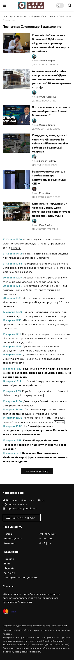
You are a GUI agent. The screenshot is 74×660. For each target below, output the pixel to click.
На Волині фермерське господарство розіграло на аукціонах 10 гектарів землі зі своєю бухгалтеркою (35, 430)
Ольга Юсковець (47, 97)
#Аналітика (10, 108)
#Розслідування (13, 538)
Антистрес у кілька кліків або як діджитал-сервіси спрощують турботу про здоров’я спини (34, 243)
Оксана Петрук (47, 60)
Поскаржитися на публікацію (21, 577)
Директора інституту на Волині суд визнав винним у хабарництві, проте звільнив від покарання (35, 289)
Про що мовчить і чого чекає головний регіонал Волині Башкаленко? (51, 111)
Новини (9, 36)
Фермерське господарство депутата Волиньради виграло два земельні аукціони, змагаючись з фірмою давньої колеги (37, 267)
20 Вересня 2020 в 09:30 (47, 197)
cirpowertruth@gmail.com (21, 508)
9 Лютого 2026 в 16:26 (46, 64)
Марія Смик (45, 193)
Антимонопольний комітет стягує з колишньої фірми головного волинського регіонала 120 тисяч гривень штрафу (51, 79)
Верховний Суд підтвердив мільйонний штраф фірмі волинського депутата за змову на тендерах (35, 457)
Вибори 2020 (11, 172)
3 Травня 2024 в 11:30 (45, 101)
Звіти (7, 563)
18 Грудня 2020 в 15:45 (45, 165)
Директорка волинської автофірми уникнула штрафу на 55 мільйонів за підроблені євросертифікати (34, 358)
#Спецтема (46, 538)
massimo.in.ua (59, 625)
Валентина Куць (47, 161)
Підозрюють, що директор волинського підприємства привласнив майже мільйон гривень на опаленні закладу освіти (36, 338)
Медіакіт (9, 568)
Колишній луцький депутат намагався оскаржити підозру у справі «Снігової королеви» (34, 444)
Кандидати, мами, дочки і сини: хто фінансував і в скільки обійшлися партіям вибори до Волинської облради (50, 143)
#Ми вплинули (47, 533)
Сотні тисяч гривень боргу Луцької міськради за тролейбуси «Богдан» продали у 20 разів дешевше (36, 302)
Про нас (9, 558)
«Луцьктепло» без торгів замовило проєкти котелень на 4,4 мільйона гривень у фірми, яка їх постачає (36, 324)
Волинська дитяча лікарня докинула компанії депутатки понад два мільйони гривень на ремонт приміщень (37, 373)
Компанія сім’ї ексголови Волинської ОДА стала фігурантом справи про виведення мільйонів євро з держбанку (50, 43)
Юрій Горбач (45, 225)
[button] (37, 471)
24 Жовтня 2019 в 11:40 (46, 229)
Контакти (9, 572)
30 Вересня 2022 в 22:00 (47, 129)
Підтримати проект (23, 517)
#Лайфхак (45, 543)
